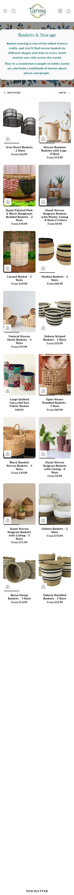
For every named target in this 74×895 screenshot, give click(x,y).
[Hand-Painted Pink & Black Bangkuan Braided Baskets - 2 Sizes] (19, 186)
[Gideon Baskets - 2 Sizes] (55, 504)
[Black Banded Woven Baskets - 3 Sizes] (19, 438)
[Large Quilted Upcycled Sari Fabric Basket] (19, 375)
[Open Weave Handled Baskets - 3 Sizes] (55, 375)
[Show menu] (5, 11)
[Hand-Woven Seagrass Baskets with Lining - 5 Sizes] (19, 504)
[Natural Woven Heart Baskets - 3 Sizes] (19, 312)
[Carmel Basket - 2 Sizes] (19, 252)
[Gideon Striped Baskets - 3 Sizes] (55, 312)
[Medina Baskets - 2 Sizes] (55, 252)
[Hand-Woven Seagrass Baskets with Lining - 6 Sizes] (55, 438)
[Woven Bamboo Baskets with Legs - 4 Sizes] (55, 122)
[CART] (68, 11)
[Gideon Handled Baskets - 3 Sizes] (55, 570)
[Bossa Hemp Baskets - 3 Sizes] (19, 570)
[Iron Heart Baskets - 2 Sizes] (19, 122)
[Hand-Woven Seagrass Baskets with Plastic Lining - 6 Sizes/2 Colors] (55, 186)
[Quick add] (7, 138)
